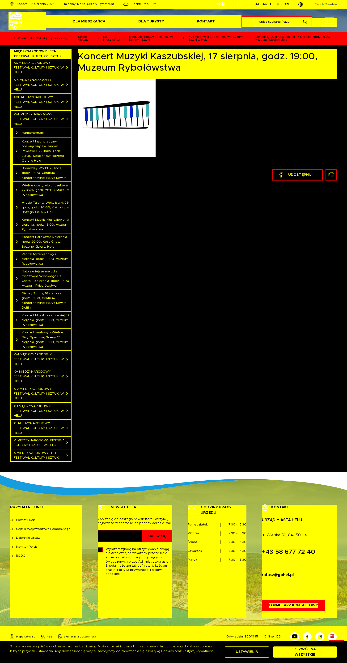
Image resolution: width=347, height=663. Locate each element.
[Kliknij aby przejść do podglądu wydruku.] (331, 175)
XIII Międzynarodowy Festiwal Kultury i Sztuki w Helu (39, 411)
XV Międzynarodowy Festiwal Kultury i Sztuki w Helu (39, 376)
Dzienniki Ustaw (28, 537)
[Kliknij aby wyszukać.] (305, 21)
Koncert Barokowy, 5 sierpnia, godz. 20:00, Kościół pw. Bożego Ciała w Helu (45, 241)
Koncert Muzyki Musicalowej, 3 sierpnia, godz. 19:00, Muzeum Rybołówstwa (45, 224)
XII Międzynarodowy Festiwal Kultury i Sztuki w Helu (39, 428)
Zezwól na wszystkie (305, 651)
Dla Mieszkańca (89, 21)
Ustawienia (247, 652)
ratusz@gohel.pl (278, 575)
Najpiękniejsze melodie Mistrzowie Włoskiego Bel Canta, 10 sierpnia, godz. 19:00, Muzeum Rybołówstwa (46, 279)
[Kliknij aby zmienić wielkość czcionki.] (257, 5)
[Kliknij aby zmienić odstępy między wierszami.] (272, 5)
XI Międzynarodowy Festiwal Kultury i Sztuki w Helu (40, 443)
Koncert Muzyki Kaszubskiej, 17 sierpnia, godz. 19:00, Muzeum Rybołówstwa (45, 320)
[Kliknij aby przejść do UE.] (240, 4)
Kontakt (206, 21)
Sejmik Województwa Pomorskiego (43, 529)
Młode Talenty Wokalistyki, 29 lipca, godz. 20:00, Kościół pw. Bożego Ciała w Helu (46, 207)
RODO (20, 555)
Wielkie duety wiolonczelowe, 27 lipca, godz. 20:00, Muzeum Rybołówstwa (45, 190)
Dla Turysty (151, 21)
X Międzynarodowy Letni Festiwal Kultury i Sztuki (36, 455)
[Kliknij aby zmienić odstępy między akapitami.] (287, 5)
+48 (288, 552)
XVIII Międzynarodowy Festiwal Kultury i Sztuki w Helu (39, 101)
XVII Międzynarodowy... (52, 38)
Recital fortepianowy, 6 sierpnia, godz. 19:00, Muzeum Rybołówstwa (45, 259)
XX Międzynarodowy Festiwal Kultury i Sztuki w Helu (39, 67)
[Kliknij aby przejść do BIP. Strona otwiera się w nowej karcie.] (221, 4)
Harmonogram (33, 132)
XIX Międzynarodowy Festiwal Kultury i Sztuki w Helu (39, 84)
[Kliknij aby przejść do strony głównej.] (28, 21)
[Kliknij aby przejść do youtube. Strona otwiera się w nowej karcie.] (294, 636)
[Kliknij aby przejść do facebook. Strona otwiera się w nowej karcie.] (307, 636)
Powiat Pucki (25, 520)
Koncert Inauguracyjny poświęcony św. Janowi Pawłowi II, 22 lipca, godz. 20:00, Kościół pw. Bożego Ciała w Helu (43, 151)
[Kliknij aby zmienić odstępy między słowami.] (279, 5)
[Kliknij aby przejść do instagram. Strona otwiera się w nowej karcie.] (319, 636)
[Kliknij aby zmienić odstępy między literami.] (264, 5)
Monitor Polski (27, 546)
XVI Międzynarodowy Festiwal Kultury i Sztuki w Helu (39, 359)
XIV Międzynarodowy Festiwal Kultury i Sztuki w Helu (39, 393)
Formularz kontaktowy (293, 605)
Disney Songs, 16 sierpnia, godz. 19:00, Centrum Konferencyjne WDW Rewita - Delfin (45, 301)
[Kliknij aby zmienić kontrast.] (300, 4)
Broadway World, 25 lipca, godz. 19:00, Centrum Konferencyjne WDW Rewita (44, 173)
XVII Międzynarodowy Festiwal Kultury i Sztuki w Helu (39, 119)
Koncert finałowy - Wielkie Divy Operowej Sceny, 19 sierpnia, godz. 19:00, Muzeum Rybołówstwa (45, 340)
